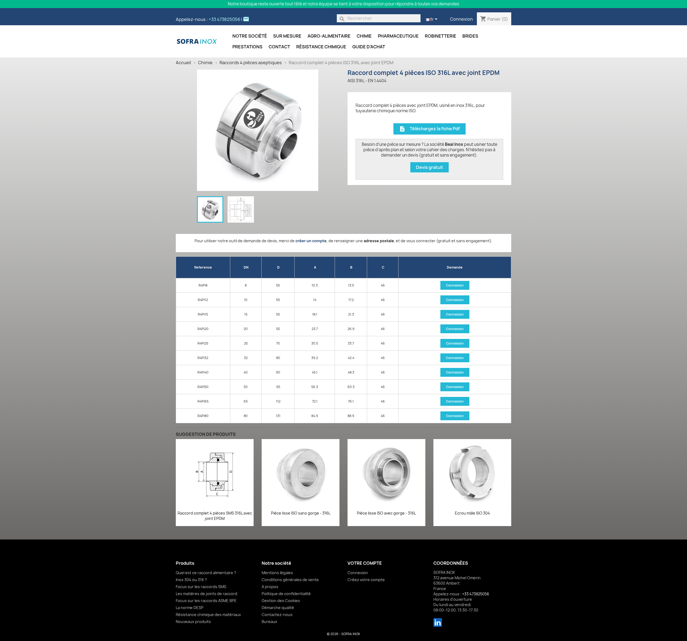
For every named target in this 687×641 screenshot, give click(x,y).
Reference (203, 267)
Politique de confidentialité (286, 593)
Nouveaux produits (193, 621)
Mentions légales (277, 572)
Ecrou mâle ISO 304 (472, 513)
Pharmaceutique (398, 36)
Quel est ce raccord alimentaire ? (206, 572)
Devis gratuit (429, 167)
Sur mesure (287, 36)
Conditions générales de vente (290, 579)
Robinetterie (440, 36)
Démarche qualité (278, 607)
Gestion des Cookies (281, 600)
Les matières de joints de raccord (206, 593)
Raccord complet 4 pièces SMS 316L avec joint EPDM (215, 515)
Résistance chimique (321, 47)
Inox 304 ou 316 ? (191, 579)
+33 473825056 (224, 19)
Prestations (247, 47)
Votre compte (365, 563)
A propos (270, 586)
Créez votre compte (366, 579)
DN (246, 267)
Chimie (364, 36)
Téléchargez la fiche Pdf (429, 129)
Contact (279, 47)
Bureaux (269, 621)
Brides (470, 36)
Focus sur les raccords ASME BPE (206, 600)
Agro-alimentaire (329, 36)
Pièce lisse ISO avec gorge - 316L (386, 513)
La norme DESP (189, 607)
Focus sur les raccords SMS (201, 586)
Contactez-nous (277, 614)
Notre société (249, 36)
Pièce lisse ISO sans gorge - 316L (300, 513)
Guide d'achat (368, 47)
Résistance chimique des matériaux (208, 614)
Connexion (461, 19)
